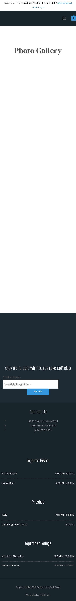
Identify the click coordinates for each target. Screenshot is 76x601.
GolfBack (45, 595)
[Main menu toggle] (64, 18)
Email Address (12, 377)
